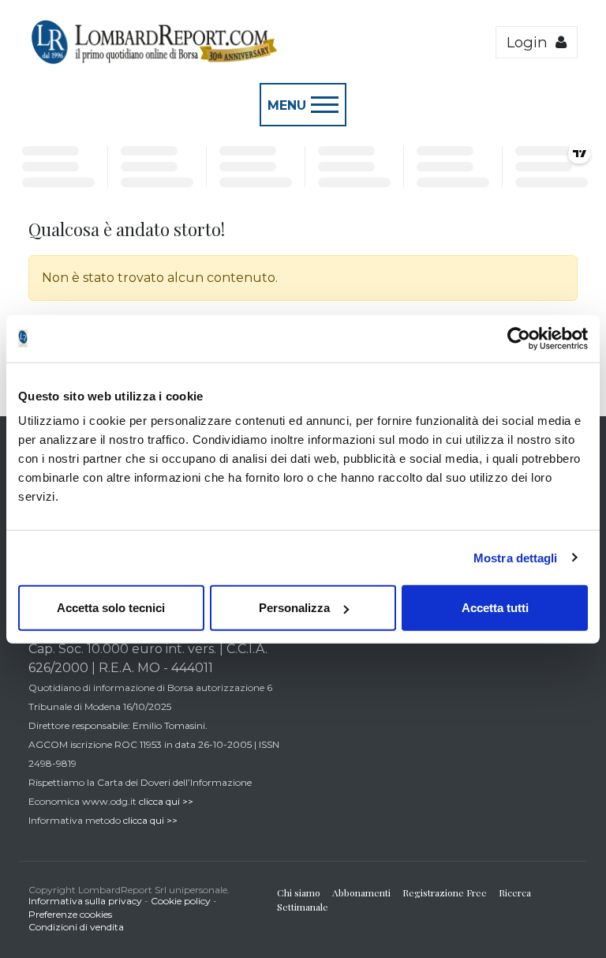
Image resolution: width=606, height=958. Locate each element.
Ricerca (515, 892)
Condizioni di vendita (76, 927)
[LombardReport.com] (153, 61)
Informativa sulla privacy (85, 901)
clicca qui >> (166, 801)
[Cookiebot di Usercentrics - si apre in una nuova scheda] (519, 338)
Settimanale (302, 906)
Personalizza (294, 607)
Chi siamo (298, 892)
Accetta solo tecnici (111, 607)
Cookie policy (181, 901)
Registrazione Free (444, 892)
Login (531, 42)
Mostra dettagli (515, 557)
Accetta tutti (495, 607)
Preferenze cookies (70, 914)
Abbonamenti (361, 892)
